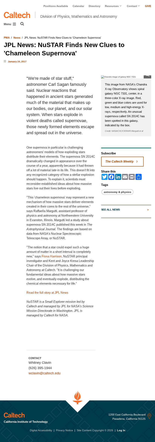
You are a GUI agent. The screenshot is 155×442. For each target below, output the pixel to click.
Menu (8, 24)
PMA (7, 37)
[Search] (22, 24)
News (16, 37)
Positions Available (55, 6)
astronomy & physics (117, 192)
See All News (110, 209)
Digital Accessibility (41, 430)
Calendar (78, 6)
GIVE (148, 6)
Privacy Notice (64, 430)
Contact (132, 6)
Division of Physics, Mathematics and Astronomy (78, 16)
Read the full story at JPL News (47, 292)
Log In (121, 430)
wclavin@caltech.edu (44, 373)
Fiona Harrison (52, 256)
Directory (94, 6)
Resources (112, 6)
